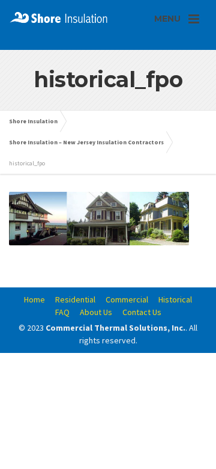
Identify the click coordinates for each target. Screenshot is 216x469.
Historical (175, 299)
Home (34, 299)
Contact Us (141, 312)
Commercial (127, 299)
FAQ (62, 312)
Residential (75, 299)
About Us (96, 312)
